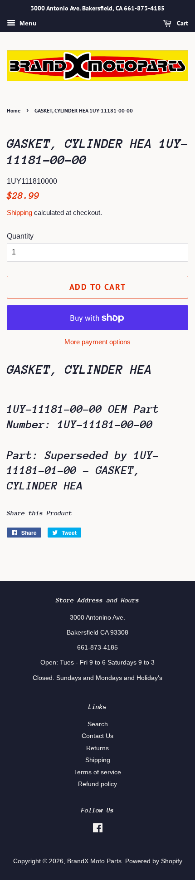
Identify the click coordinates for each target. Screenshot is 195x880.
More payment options (97, 342)
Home (13, 110)
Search (98, 724)
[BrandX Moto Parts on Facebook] (98, 829)
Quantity (20, 236)
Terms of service (97, 772)
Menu (27, 23)
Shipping (19, 212)
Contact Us (97, 736)
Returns (97, 748)
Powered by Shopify (153, 861)
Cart (181, 23)
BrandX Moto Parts (94, 861)
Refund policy (97, 784)
